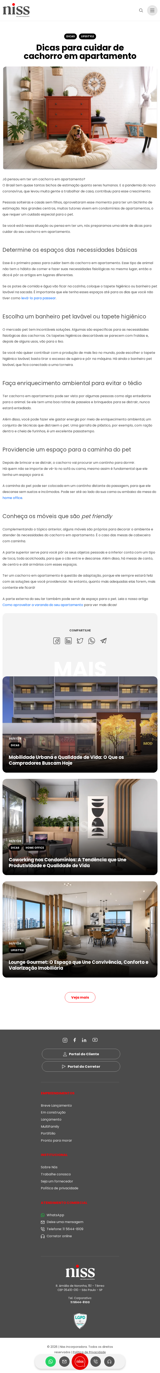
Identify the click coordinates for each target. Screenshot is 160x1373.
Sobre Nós (49, 1167)
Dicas (70, 36)
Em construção (53, 1112)
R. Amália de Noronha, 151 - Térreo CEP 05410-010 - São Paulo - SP (80, 1288)
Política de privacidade (59, 1188)
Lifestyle (87, 36)
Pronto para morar (56, 1140)
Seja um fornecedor (57, 1181)
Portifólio (48, 1133)
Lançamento (51, 1119)
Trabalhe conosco (56, 1174)
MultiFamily (50, 1126)
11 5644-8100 (80, 1302)
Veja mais (80, 997)
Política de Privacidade (89, 1352)
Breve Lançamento (56, 1105)
